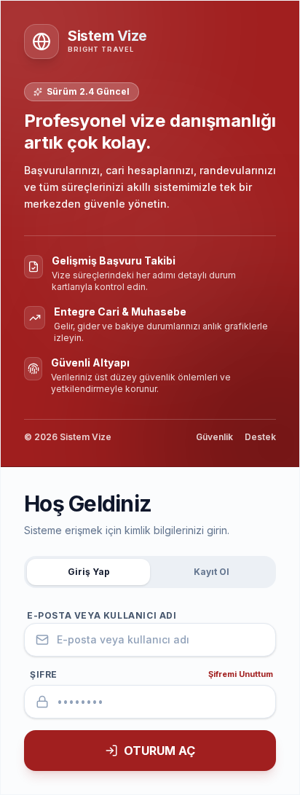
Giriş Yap (89, 571)
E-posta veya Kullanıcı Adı (102, 615)
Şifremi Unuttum (240, 674)
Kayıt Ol (211, 571)
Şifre (44, 674)
